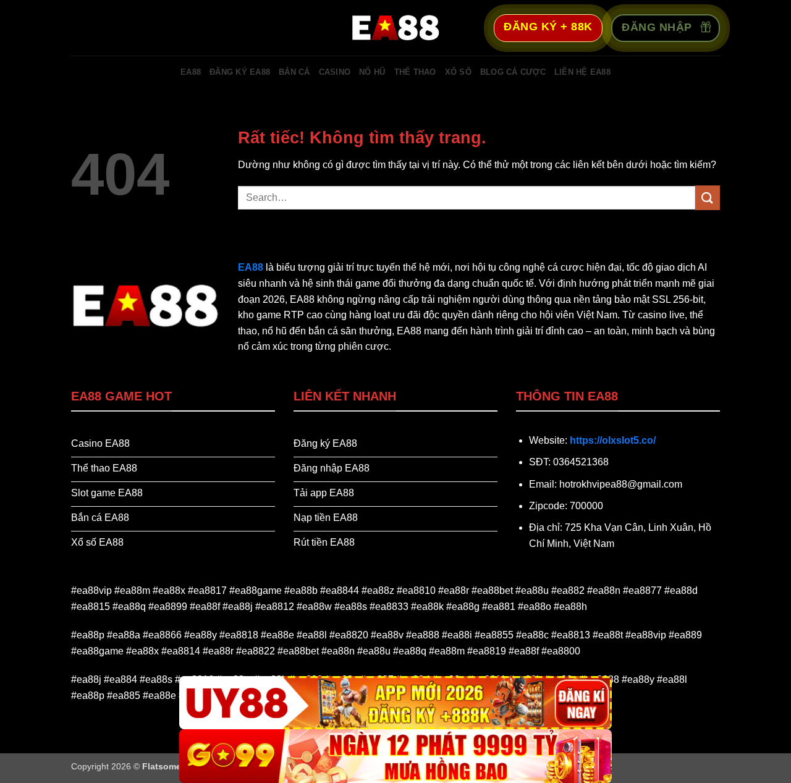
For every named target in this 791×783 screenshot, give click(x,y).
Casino (335, 72)
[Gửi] (707, 197)
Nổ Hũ (372, 72)
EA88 (190, 72)
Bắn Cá (294, 72)
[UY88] (395, 703)
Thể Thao (415, 72)
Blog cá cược (513, 72)
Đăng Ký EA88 (239, 72)
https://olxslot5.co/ (613, 440)
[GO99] (395, 756)
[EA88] (395, 28)
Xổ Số (458, 72)
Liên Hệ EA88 (582, 72)
